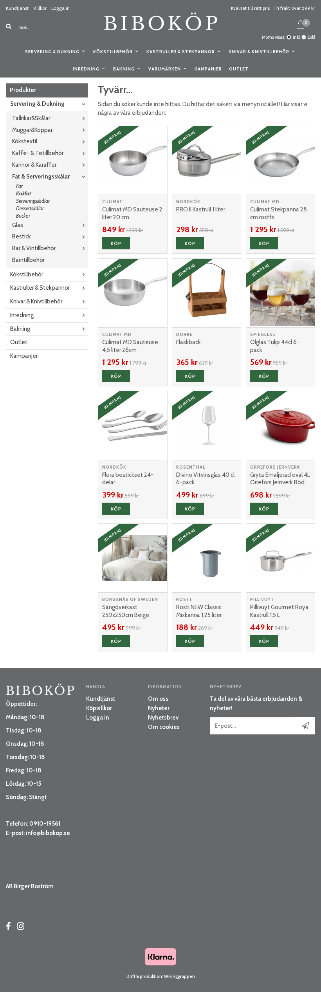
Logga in (60, 8)
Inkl (296, 37)
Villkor (40, 8)
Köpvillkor (99, 708)
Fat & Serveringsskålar (41, 176)
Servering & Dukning (52, 51)
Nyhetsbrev (163, 717)
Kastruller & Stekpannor (180, 51)
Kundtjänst (17, 8)
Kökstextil (24, 141)
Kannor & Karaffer (34, 164)
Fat (19, 186)
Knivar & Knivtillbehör (259, 51)
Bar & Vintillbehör (34, 248)
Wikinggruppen (179, 976)
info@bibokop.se (48, 833)
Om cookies (164, 726)
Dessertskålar (30, 208)
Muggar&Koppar (32, 129)
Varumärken (164, 69)
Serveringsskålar (33, 201)
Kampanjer (208, 69)
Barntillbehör (28, 259)
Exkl (311, 37)
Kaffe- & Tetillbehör (37, 153)
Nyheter (159, 708)
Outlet (239, 69)
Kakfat (23, 193)
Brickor (23, 216)
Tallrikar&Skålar (31, 118)
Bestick (21, 236)
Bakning (124, 69)
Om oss (158, 698)
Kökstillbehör (113, 51)
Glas (17, 225)
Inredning (86, 69)
